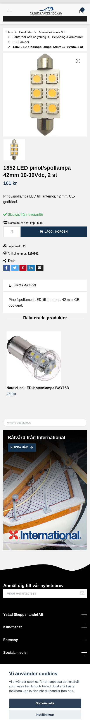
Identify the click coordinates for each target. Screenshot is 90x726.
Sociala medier (15, 652)
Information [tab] (24, 285)
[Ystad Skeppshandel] (45, 11)
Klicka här (19, 447)
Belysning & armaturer (67, 37)
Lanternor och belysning (29, 37)
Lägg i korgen (56, 231)
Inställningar (45, 714)
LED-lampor (21, 42)
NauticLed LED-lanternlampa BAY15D (38, 388)
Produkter (26, 32)
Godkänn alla (45, 703)
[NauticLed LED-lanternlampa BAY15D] (45, 358)
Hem (10, 32)
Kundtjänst (12, 627)
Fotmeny (10, 640)
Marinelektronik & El (52, 32)
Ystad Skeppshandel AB (23, 614)
